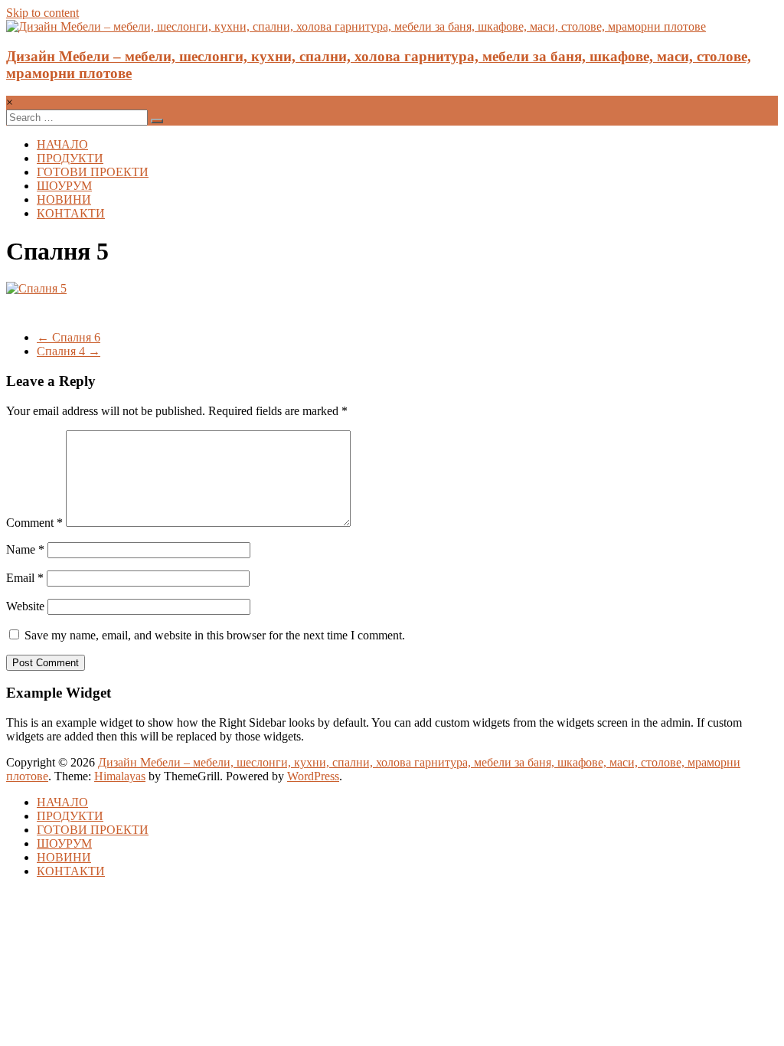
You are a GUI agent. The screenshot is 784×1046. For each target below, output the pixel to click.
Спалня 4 (68, 351)
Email (25, 577)
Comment (34, 522)
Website (25, 606)
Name (25, 549)
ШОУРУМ (64, 185)
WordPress (313, 776)
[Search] (157, 121)
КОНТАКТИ (71, 213)
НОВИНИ (64, 199)
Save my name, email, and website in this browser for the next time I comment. (214, 635)
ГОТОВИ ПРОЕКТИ (93, 171)
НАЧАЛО (62, 144)
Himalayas (119, 776)
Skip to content (42, 12)
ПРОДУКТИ (70, 158)
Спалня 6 (68, 337)
